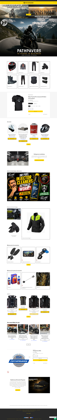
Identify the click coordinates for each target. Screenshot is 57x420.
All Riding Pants (32, 72)
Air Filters (9, 287)
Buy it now (40, 360)
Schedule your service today (39, 160)
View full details (45, 114)
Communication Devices (44, 86)
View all (28, 144)
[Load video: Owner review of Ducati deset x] (28, 187)
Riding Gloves (42, 72)
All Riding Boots (10, 86)
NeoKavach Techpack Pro (34, 309)
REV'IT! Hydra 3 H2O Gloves (13, 235)
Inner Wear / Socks (21, 86)
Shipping (37, 353)
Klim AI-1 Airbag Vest (23, 306)
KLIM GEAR (28, 14)
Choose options (12, 138)
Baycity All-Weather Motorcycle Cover (12, 135)
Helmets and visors (10, 72)
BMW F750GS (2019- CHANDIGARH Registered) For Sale (45, 337)
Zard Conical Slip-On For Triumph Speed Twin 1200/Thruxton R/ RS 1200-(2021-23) (23, 136)
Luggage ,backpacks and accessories (34, 86)
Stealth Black (30, 103)
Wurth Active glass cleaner (34, 135)
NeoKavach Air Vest (12, 309)
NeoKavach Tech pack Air (45, 309)
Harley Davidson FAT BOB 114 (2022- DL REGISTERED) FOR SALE (34, 337)
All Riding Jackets (21, 72)
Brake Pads (38, 287)
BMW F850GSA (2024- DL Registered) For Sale (23, 336)
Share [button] (29, 114)
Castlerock (35, 103)
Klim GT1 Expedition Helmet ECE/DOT (45, 135)
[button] (1, 2)
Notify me (12, 310)
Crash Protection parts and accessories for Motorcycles (27, 287)
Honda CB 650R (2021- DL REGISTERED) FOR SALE (12, 337)
